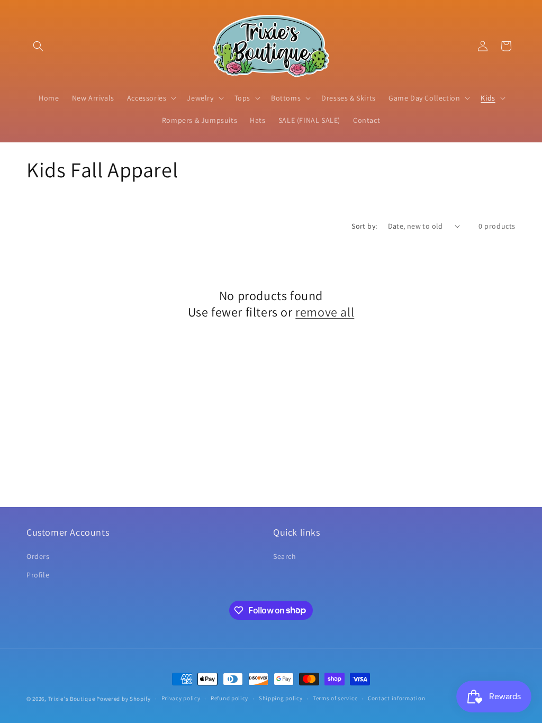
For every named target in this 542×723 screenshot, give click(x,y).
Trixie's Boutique (71, 698)
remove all (324, 312)
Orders (38, 556)
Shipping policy (281, 698)
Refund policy (229, 698)
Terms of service (335, 698)
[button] (38, 46)
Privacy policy (181, 698)
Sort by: (364, 226)
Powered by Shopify (123, 698)
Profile (37, 575)
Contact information (396, 698)
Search (284, 556)
